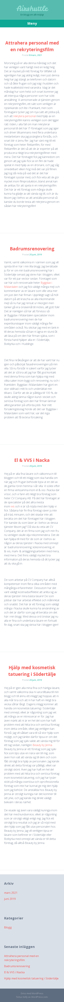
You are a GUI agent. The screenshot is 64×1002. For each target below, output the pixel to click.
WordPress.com (39, 996)
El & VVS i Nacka (32, 460)
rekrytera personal (24, 116)
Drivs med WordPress (32, 993)
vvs (12, 506)
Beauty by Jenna (42, 745)
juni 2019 (10, 899)
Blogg (8, 927)
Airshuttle (32, 8)
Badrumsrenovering (32, 249)
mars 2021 (10, 893)
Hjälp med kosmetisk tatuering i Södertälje (31, 978)
